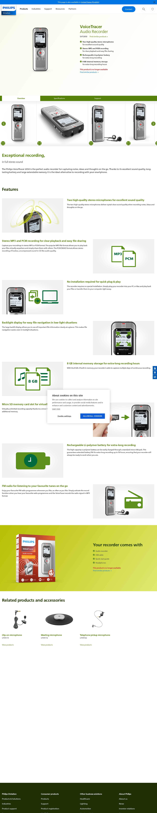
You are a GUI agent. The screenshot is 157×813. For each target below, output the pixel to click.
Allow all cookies (92, 416)
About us (123, 799)
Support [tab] (97, 98)
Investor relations (127, 808)
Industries (36, 9)
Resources (60, 9)
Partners (72, 9)
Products (24, 9)
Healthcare (85, 799)
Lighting (84, 803)
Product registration (50, 808)
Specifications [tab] (59, 98)
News (121, 803)
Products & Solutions (11, 799)
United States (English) (90, 2)
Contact (128, 9)
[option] (18, 123)
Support (48, 9)
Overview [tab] (21, 98)
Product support (9, 808)
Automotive (85, 808)
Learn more (56, 409)
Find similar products (98, 36)
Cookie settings (64, 416)
